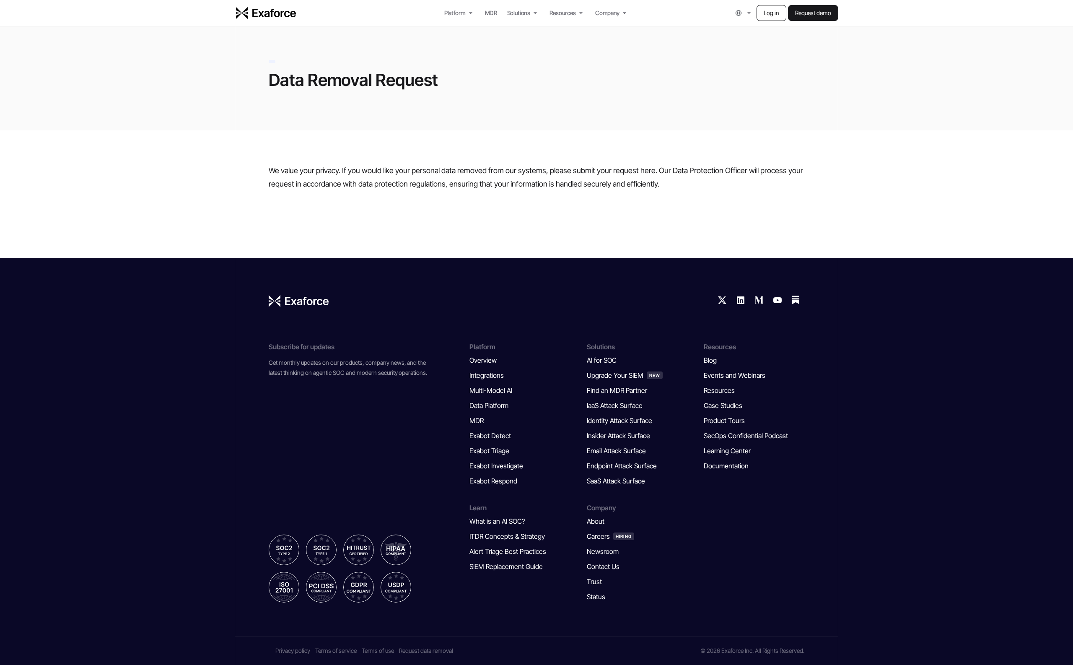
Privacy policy (292, 650)
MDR (491, 12)
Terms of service (336, 650)
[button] (744, 13)
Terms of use (378, 650)
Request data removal (426, 650)
